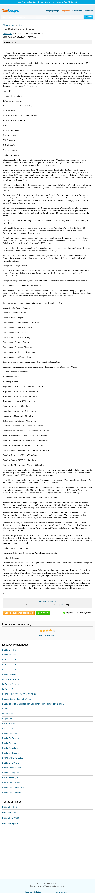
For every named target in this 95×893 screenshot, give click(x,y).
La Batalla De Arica (10, 660)
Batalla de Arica (9, 655)
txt (62, 605)
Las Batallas (7, 714)
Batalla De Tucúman (11, 753)
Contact (74, 2)
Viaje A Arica (7, 719)
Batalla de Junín (9, 812)
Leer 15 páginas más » (47, 601)
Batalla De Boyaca (10, 738)
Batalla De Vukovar (10, 748)
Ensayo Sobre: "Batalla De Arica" (16, 699)
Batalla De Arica (9, 650)
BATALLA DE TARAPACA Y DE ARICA (19, 694)
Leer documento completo (19, 612)
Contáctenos (88, 11)
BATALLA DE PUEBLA (12, 758)
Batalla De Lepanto (10, 743)
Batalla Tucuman (9, 724)
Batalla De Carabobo (11, 792)
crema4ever (7, 34)
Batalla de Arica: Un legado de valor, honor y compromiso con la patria (33, 704)
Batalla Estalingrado (11, 778)
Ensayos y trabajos (52, 11)
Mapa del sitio (61, 892)
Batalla (5, 709)
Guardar (44, 613)
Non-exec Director (44, 2)
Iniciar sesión (77, 11)
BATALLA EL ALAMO (11, 782)
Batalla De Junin (9, 733)
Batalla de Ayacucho (11, 823)
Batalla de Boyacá (10, 818)
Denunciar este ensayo (47, 635)
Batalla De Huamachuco (13, 787)
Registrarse (65, 11)
